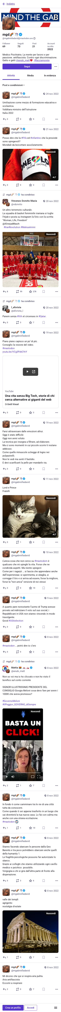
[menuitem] (23, 744)
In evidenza (50, 75)
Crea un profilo (13, 1007)
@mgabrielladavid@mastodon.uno (18, 38)
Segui (27, 66)
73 (19, 46)
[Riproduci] (6, 777)
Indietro (11, 3)
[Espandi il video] (32, 777)
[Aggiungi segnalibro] (44, 119)
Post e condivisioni (13, 85)
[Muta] (12, 777)
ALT (54, 177)
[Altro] (56, 119)
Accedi (30, 1007)
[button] (23, 744)
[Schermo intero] (38, 777)
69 (4, 46)
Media (30, 75)
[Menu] (55, 66)
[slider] (23, 772)
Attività (11, 75)
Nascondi (51, 152)
